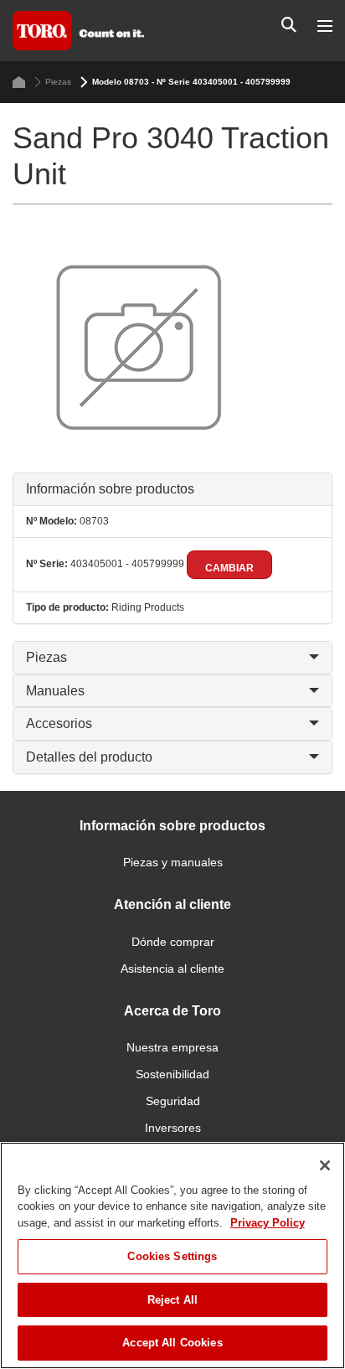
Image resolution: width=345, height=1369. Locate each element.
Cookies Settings (172, 1256)
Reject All (172, 1300)
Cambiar (229, 568)
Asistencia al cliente (172, 968)
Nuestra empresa (172, 1047)
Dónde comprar (172, 941)
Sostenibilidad (172, 1074)
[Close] (324, 1165)
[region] (172, 1255)
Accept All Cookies (172, 1342)
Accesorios (59, 723)
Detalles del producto (89, 757)
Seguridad (173, 1101)
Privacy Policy (267, 1223)
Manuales (55, 691)
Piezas (58, 81)
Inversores (173, 1127)
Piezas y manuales (173, 862)
